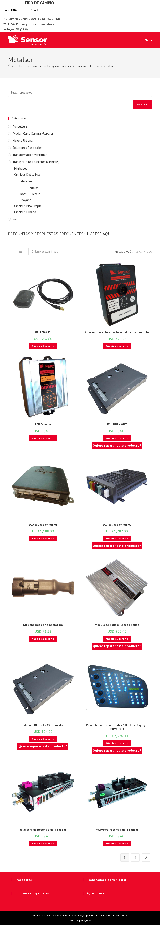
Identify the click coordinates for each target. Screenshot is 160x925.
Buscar (142, 104)
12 (136, 251)
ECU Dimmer (43, 424)
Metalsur (109, 66)
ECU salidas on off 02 (116, 524)
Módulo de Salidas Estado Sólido (117, 625)
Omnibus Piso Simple (28, 206)
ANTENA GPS (42, 332)
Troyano (25, 200)
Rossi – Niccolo (30, 194)
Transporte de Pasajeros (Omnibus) (35, 162)
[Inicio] (9, 66)
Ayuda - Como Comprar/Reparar (32, 133)
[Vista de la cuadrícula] (11, 251)
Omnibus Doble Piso (27, 174)
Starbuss (33, 188)
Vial (15, 219)
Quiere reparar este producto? (117, 446)
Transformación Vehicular (29, 155)
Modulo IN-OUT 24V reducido (42, 725)
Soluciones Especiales (27, 148)
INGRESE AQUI (99, 233)
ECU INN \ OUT (117, 424)
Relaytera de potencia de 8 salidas (42, 829)
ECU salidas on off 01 (43, 524)
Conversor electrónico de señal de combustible (117, 332)
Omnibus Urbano (25, 212)
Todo (148, 251)
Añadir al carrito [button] (43, 346)
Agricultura (20, 126)
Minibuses (20, 168)
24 (141, 251)
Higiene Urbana (22, 140)
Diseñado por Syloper (80, 920)
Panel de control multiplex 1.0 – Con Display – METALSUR (117, 727)
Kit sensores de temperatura (43, 625)
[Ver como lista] (20, 251)
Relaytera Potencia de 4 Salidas (117, 829)
